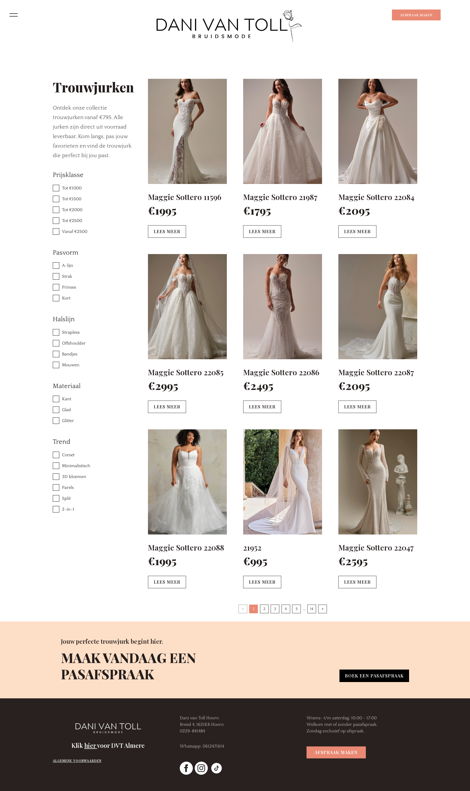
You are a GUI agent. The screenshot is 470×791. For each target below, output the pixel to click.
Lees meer (167, 231)
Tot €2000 (72, 209)
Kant (66, 398)
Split (66, 498)
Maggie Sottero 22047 (376, 547)
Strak (67, 276)
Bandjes (69, 354)
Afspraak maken (416, 15)
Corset (68, 454)
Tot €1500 (71, 198)
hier (90, 745)
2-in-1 (68, 509)
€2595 (353, 561)
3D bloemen (74, 476)
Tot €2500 (72, 220)
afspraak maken (336, 752)
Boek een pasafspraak (374, 676)
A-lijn (67, 265)
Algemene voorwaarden (77, 760)
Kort (66, 298)
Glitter (68, 420)
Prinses (69, 287)
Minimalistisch (76, 465)
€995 (255, 561)
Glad (66, 409)
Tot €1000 (72, 188)
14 (311, 609)
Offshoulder (74, 343)
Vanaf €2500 (74, 231)
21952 (252, 547)
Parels (68, 487)
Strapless (71, 332)
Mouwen (70, 364)
